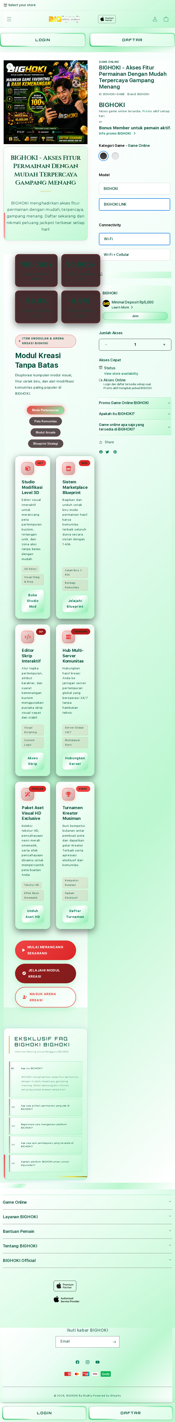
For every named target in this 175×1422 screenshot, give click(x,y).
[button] (9, 19)
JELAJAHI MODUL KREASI (44, 973)
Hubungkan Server (75, 761)
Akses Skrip (33, 761)
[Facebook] (102, 453)
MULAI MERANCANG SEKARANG (45, 950)
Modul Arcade (45, 432)
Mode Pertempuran (45, 410)
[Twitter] (108, 453)
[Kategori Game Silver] (115, 156)
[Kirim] (114, 1342)
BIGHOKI (20, 203)
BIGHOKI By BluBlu (79, 1395)
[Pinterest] (116, 453)
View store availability (121, 373)
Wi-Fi (108, 239)
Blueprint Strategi (45, 443)
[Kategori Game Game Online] (103, 156)
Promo (147, 111)
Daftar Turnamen (75, 913)
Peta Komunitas (45, 421)
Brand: (131, 94)
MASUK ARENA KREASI (43, 997)
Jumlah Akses (111, 333)
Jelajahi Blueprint (75, 603)
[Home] (64, 19)
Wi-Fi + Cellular (116, 254)
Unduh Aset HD (33, 913)
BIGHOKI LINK (115, 204)
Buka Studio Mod (33, 600)
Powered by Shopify (107, 1395)
